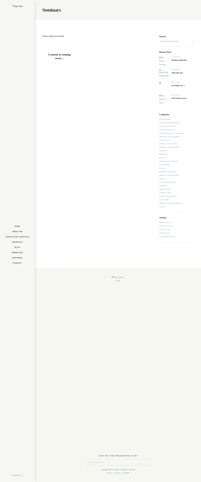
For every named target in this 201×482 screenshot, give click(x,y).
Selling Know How (167, 182)
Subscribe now (177, 73)
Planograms (164, 164)
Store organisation (168, 196)
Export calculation (168, 143)
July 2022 (163, 229)
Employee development (169, 136)
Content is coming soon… (59, 56)
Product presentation (169, 175)
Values (162, 206)
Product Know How (167, 171)
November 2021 (165, 236)
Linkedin (126, 473)
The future (164, 199)
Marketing (163, 154)
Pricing (162, 168)
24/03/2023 (175, 56)
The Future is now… (179, 98)
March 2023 (164, 222)
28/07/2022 (175, 82)
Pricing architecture (179, 60)
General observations (169, 147)
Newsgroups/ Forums (168, 161)
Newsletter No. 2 (177, 86)
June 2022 (163, 233)
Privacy (117, 473)
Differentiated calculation (171, 133)
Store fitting (165, 192)
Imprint (109, 473)
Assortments (165, 119)
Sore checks (164, 189)
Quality (162, 178)
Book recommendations (169, 122)
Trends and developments (170, 203)
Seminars (163, 185)
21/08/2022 (175, 69)
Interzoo (163, 150)
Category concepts (168, 126)
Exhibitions (164, 140)
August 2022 (164, 226)
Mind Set (163, 157)
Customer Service (167, 129)
